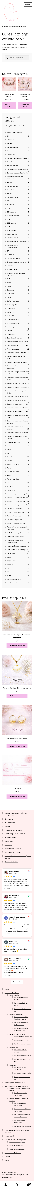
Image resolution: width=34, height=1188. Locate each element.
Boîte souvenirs (12, 234)
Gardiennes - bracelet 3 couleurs (17, 397)
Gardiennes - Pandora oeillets (16, 400)
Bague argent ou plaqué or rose (17, 158)
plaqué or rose (11, 561)
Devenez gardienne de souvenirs (15, 1083)
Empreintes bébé (12, 345)
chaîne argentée (12, 305)
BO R (8, 227)
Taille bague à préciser (14, 579)
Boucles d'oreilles (12, 238)
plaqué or (10, 557)
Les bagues (13, 1065)
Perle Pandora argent (14, 533)
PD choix (10, 486)
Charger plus (17, 982)
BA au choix (10, 140)
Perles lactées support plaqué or (17, 550)
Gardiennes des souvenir (14, 404)
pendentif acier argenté (14, 505)
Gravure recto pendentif (14, 442)
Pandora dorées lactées (21, 1040)
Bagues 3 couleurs (13, 197)
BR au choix (10, 255)
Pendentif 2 (11, 490)
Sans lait (10, 575)
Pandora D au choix (13, 472)
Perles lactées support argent (16, 546)
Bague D (9, 162)
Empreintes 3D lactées (14, 338)
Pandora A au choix (13, 464)
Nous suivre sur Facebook (13, 848)
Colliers (9, 330)
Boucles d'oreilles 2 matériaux (16, 241)
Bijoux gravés (9, 841)
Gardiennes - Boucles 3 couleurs (17, 383)
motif (9, 449)
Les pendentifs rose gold (17, 1149)
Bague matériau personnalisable (17, 169)
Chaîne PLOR (11, 312)
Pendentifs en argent (14, 516)
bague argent (11, 154)
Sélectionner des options (17, 645)
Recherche (17, 1185)
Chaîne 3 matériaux (13, 301)
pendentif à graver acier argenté (17, 494)
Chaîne (9, 297)
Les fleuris (10, 446)
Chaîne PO (10, 316)
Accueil (4, 26)
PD (8, 483)
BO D (8, 219)
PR (8, 568)
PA (8, 453)
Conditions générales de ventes (15, 834)
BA (8, 136)
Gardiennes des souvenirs (15, 411)
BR (8, 251)
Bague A (9, 143)
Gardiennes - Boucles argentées (17, 387)
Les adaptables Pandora (17, 1034)
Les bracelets (13, 1048)
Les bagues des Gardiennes (22, 1126)
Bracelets (10, 266)
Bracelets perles (12, 269)
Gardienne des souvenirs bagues (17, 362)
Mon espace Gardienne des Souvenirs (16, 1086)
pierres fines (11, 553)
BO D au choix (11, 223)
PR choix (10, 572)
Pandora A (10, 461)
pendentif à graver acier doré (16, 497)
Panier (7, 1160)
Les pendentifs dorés (16, 1145)
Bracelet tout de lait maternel (17, 262)
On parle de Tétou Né (11, 862)
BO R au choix (11, 230)
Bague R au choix (12, 186)
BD (8, 201)
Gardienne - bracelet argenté (16, 353)
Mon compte (9, 819)
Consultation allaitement (13, 1153)
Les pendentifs (14, 995)
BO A (8, 208)
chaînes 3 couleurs (13, 319)
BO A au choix (11, 212)
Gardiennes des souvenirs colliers (17, 433)
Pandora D (10, 468)
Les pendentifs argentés (17, 1142)
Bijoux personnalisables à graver (15, 1140)
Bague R (9, 182)
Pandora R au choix (13, 479)
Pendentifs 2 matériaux (14, 508)
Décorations (11, 334)
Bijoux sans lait (9, 1136)
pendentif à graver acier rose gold (18, 501)
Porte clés (10, 564)
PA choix (9, 457)
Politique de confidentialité (13, 830)
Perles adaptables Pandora (15, 536)
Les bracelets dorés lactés (22, 1055)
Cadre (9, 286)
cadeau (9, 283)
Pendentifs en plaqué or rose (16, 523)
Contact (7, 826)
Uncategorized (12, 583)
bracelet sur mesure (13, 258)
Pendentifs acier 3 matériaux (16, 512)
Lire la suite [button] (7, 888)
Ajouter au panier (8, 105)
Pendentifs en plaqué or (14, 520)
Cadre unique (11, 290)
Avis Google (8, 845)
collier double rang (13, 323)
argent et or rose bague (14, 132)
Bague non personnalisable (16, 173)
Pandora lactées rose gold (22, 1044)
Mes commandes (10, 823)
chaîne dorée (11, 308)
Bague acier (10, 151)
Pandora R (10, 475)
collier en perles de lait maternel (17, 327)
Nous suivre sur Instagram (13, 852)
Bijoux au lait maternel (12, 993)
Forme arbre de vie (13, 349)
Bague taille (11, 190)
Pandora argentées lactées (23, 1036)
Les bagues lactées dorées (22, 1073)
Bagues (9, 193)
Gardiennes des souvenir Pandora (17, 408)
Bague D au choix (12, 165)
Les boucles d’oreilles (16, 1015)
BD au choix (10, 204)
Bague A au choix (12, 147)
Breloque (10, 279)
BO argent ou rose (13, 216)
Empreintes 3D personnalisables (17, 341)
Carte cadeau (11, 294)
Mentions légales (10, 837)
